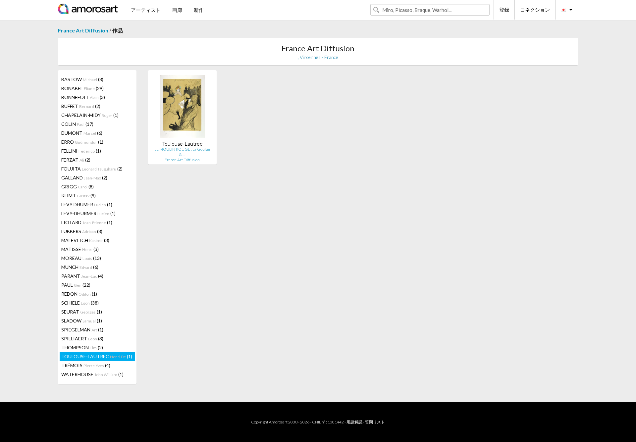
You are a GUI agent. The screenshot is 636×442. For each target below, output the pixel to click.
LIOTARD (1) (86, 222)
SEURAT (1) (81, 312)
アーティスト (146, 10)
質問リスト (375, 421)
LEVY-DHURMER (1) (88, 213)
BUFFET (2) (80, 106)
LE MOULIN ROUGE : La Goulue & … (182, 152)
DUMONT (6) (81, 133)
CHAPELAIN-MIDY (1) (90, 115)
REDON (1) (79, 294)
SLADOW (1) (81, 320)
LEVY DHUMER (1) (86, 204)
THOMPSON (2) (82, 347)
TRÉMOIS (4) (85, 365)
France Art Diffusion (83, 30)
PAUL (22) (75, 285)
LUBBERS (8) (81, 231)
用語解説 (354, 421)
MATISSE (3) (80, 249)
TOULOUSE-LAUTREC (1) (96, 356)
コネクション (535, 10)
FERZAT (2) (75, 160)
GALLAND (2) (84, 177)
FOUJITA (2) (92, 169)
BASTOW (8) (82, 79)
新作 (199, 10)
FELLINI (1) (81, 151)
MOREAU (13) (81, 258)
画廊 (177, 10)
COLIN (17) (77, 124)
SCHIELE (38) (80, 303)
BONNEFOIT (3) (83, 97)
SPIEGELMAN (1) (82, 329)
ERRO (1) (82, 142)
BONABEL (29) (82, 88)
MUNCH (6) (79, 267)
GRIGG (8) (77, 186)
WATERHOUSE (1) (92, 374)
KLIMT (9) (78, 195)
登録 (504, 10)
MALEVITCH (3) (85, 240)
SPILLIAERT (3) (82, 338)
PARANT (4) (82, 276)
